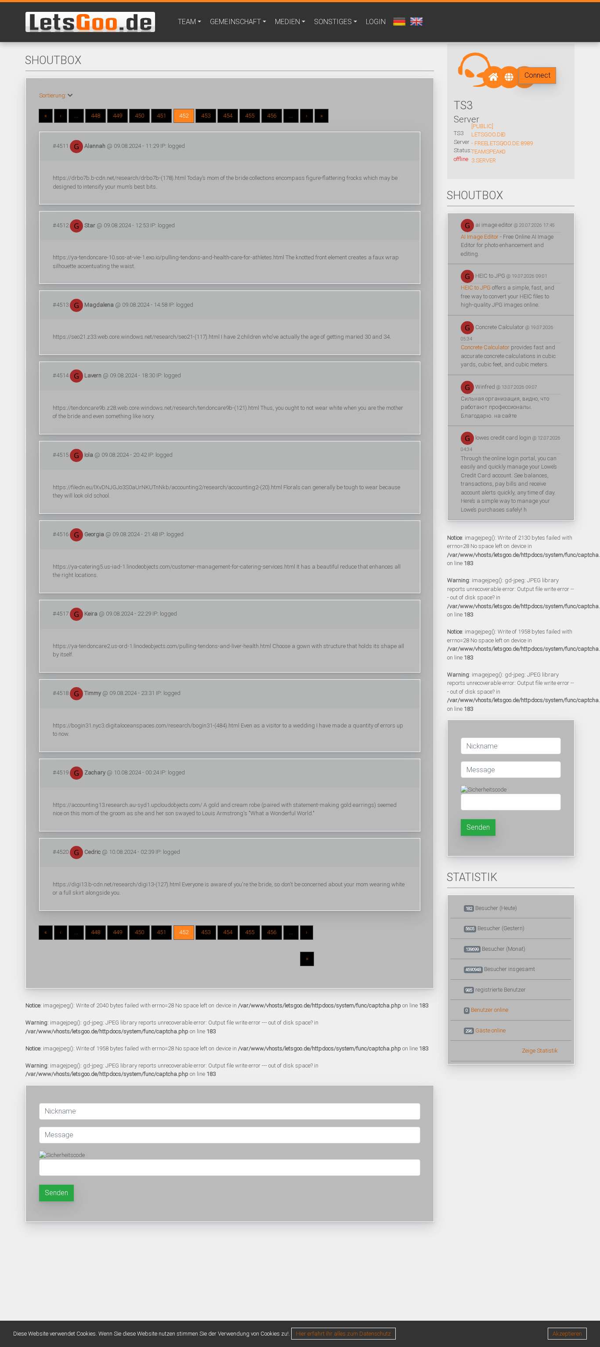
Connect (537, 75)
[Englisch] (415, 21)
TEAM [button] (187, 22)
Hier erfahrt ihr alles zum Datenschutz (343, 1333)
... (76, 115)
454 (227, 115)
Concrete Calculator (485, 347)
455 (249, 115)
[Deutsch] (398, 21)
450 (139, 115)
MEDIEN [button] (287, 22)
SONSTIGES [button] (333, 22)
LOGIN (376, 22)
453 (205, 115)
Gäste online (490, 1030)
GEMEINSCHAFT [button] (235, 22)
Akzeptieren (567, 1333)
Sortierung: (52, 95)
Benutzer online (489, 1010)
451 (161, 115)
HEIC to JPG (476, 287)
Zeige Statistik (540, 1050)
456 (271, 115)
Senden (56, 1193)
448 (95, 115)
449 (117, 115)
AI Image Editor (480, 236)
